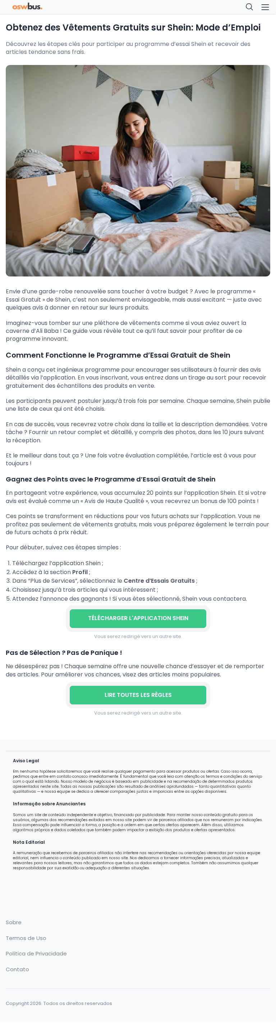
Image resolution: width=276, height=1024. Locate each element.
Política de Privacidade (36, 953)
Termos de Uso (26, 938)
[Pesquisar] (249, 7)
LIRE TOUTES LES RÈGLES (138, 695)
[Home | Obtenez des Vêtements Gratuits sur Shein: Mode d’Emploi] (70, 7)
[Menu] (265, 7)
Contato (17, 969)
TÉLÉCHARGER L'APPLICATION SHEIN (138, 618)
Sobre (14, 922)
